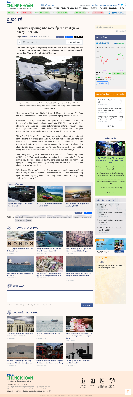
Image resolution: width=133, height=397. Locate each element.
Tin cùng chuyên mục (25, 227)
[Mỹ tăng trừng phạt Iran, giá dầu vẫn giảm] (49, 324)
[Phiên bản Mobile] (124, 4)
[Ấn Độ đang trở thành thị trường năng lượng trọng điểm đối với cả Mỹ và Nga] (20, 351)
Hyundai (49, 217)
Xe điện (29, 220)
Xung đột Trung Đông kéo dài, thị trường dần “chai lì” (20, 274)
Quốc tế (94, 8)
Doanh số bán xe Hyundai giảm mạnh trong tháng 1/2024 (77, 205)
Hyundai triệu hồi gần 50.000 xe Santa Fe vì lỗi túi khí (20, 205)
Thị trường (101, 37)
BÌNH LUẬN (18, 285)
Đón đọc (100, 240)
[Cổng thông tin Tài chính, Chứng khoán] (20, 5)
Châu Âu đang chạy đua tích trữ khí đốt (109, 101)
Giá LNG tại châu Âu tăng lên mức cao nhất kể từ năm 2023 (78, 362)
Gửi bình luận (87, 305)
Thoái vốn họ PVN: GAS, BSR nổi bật (110, 188)
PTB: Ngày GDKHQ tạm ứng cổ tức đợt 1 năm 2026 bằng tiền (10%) (110, 267)
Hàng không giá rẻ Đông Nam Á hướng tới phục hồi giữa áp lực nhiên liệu (110, 118)
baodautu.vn (33, 37)
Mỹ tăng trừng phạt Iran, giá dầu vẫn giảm (48, 335)
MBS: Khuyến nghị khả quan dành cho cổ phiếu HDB (111, 206)
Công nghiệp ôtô (86, 217)
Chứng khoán (46, 8)
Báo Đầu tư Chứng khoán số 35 (107, 245)
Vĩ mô (56, 8)
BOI (17, 217)
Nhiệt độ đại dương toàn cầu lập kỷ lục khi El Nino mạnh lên (109, 109)
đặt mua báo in (49, 5)
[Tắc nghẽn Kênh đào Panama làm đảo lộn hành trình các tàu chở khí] (49, 239)
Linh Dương (25, 37)
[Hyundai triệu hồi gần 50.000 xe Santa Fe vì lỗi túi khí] (21, 194)
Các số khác (103, 252)
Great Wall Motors (40, 217)
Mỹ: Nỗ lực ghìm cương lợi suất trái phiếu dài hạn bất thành (20, 250)
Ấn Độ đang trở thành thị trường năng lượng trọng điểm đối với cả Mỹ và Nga (19, 362)
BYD (70, 217)
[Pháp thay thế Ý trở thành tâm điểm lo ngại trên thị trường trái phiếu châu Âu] (49, 264)
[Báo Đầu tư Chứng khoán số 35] (119, 246)
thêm (122, 8)
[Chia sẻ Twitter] (121, 4)
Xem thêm (110, 126)
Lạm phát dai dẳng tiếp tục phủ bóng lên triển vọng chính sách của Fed (20, 335)
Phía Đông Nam (20, 220)
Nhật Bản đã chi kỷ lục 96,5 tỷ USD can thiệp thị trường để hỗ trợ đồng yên (78, 250)
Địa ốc (85, 8)
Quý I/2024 (77, 217)
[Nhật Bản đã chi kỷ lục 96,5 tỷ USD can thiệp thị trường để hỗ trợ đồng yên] (79, 239)
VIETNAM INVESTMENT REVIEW (108, 5)
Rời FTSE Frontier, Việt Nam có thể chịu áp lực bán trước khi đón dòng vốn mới (110, 160)
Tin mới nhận (102, 94)
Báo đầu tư (95, 5)
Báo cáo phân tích (106, 200)
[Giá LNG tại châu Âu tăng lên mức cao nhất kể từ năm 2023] (79, 351)
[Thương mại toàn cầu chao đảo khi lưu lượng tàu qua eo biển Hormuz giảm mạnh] (79, 264)
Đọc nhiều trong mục (25, 312)
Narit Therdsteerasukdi (26, 217)
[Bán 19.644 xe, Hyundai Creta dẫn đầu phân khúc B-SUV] (50, 194)
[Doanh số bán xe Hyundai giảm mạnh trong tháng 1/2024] (78, 194)
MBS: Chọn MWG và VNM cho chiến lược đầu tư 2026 (110, 229)
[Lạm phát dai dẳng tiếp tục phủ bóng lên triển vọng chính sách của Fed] (20, 324)
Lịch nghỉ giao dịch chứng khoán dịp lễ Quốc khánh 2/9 (110, 168)
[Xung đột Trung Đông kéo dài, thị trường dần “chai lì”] (20, 264)
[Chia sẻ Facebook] (118, 4)
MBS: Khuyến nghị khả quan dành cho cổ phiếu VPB (111, 221)
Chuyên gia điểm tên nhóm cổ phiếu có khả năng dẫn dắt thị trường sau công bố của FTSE (110, 175)
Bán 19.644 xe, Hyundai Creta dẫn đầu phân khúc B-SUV (49, 205)
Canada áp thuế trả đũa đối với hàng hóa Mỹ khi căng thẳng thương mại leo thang (49, 362)
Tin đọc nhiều (117, 94)
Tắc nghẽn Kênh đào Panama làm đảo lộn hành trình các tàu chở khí (48, 250)
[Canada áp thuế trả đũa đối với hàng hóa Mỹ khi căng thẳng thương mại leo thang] (49, 351)
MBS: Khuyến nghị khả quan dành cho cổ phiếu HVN (111, 214)
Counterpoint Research (60, 217)
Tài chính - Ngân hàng (108, 8)
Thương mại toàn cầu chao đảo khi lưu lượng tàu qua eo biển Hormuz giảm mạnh (78, 275)
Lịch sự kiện (102, 257)
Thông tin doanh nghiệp (71, 8)
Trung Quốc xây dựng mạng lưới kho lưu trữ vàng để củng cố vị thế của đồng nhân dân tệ (79, 336)
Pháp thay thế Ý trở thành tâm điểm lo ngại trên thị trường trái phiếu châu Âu (48, 274)
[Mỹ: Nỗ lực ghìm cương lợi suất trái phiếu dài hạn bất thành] (20, 239)
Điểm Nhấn (110, 138)
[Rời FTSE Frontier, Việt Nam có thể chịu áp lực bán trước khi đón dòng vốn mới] (110, 148)
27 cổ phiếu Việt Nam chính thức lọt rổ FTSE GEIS (110, 182)
